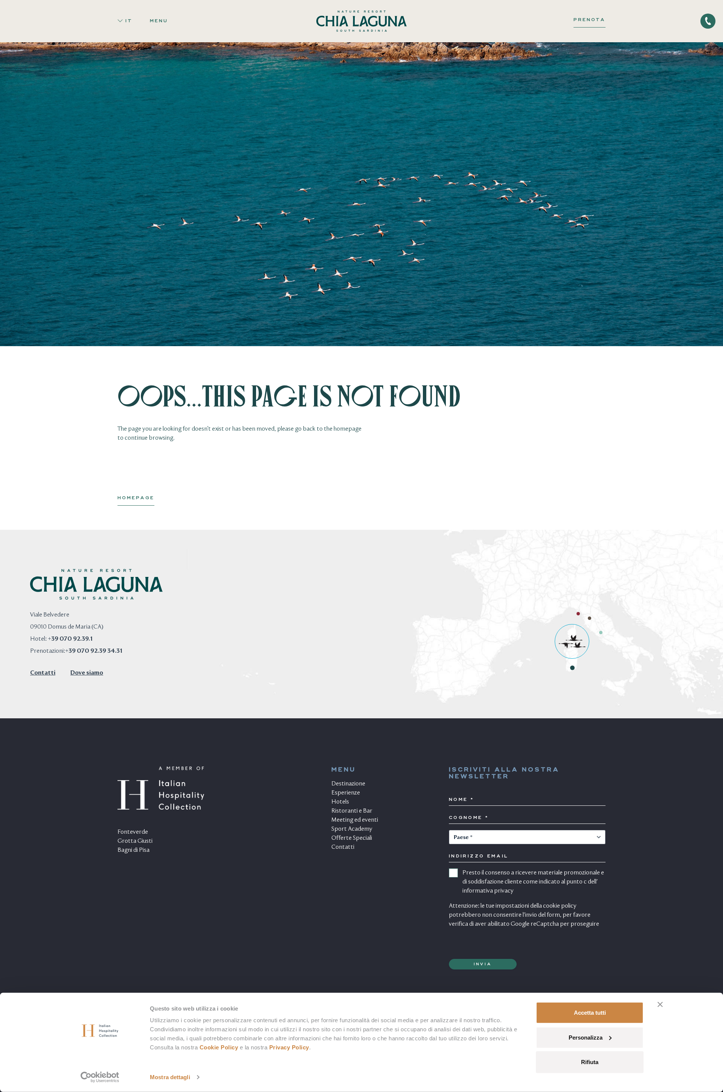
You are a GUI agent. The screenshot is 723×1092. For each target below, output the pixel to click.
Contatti (42, 673)
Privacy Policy (289, 1047)
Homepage (135, 498)
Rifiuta (589, 1062)
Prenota (590, 20)
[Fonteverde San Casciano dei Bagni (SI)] (600, 632)
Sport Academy (351, 829)
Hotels (340, 802)
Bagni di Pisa (133, 850)
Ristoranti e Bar (351, 811)
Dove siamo (86, 673)
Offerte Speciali (351, 838)
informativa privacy (488, 891)
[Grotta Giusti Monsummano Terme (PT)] (589, 618)
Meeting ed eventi (354, 820)
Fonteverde (132, 832)
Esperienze (345, 793)
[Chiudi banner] (660, 1004)
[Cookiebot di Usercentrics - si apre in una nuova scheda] (100, 1077)
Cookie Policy (219, 1047)
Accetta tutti (590, 1012)
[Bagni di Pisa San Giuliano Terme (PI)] (578, 613)
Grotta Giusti (135, 841)
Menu (159, 21)
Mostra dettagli (170, 1077)
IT (129, 21)
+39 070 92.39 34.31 (93, 651)
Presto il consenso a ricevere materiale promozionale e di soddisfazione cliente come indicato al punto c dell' (533, 882)
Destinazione (348, 784)
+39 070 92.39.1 (70, 639)
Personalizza (585, 1037)
